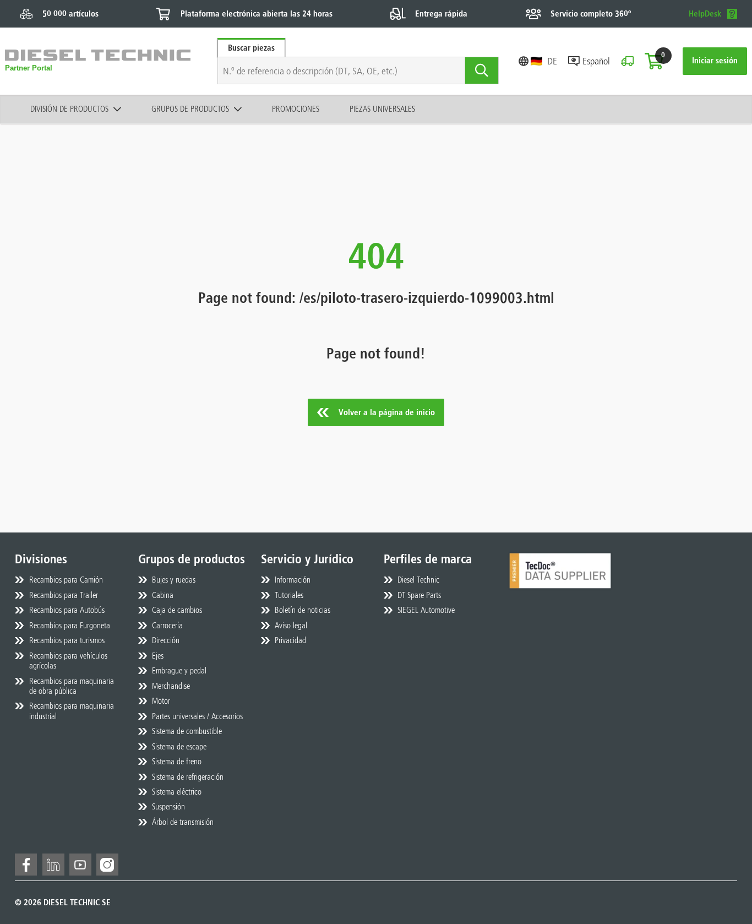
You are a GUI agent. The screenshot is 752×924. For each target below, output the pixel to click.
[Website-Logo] (97, 61)
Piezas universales (382, 109)
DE (552, 61)
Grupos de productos (190, 109)
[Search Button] (482, 70)
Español (596, 61)
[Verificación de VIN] (627, 61)
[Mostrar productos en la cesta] (654, 61)
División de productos (69, 109)
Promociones (295, 109)
